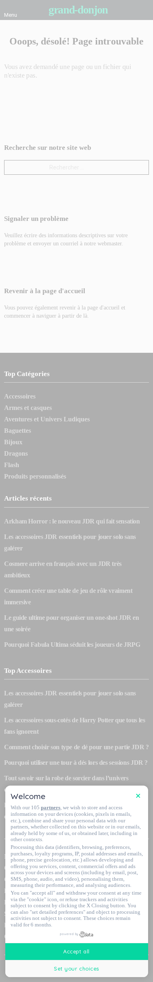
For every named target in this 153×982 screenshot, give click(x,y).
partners (50, 807)
